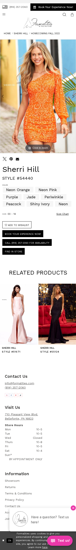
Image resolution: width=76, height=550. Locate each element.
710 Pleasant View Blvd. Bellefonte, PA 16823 (21, 416)
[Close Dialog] (3, 541)
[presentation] (19, 314)
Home (7, 33)
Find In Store (13, 251)
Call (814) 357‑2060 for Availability (27, 243)
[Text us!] (60, 541)
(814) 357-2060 (15, 387)
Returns (10, 487)
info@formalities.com (19, 383)
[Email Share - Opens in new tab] (17, 159)
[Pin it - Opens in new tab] (11, 159)
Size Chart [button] (62, 214)
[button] (72, 15)
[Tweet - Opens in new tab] (5, 159)
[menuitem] (15, 7)
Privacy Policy (14, 499)
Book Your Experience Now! (23, 234)
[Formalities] (38, 23)
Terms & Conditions (18, 493)
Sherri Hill (21, 33)
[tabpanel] (38, 96)
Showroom (12, 480)
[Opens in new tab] (7, 395)
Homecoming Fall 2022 (45, 33)
